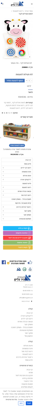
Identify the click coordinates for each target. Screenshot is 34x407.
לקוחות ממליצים (27, 387)
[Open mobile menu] (32, 4)
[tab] (30, 92)
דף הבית (30, 313)
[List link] (17, 291)
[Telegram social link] (2, 113)
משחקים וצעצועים (26, 330)
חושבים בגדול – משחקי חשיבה (22, 327)
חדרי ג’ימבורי (28, 381)
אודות (31, 372)
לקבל (29, 403)
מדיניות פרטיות (11, 399)
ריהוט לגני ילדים (27, 108)
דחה (21, 403)
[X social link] (9, 113)
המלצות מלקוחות (21, 233)
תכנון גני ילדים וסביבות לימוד (17, 238)
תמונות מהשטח (22, 242)
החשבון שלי (28, 336)
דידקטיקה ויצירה (27, 316)
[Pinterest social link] (7, 113)
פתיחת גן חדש (27, 378)
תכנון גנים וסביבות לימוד (24, 375)
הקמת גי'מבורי (22, 247)
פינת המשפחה (27, 348)
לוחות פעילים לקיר (26, 14)
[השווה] (28, 86)
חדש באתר (29, 360)
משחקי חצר (28, 324)
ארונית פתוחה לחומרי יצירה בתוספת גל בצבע (17, 150)
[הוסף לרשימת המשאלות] (30, 86)
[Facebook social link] (11, 113)
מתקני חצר (29, 333)
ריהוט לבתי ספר (27, 351)
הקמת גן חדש (22, 228)
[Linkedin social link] (5, 113)
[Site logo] (17, 4)
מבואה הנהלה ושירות (25, 321)
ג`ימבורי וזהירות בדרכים (24, 357)
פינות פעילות (28, 345)
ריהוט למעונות (17, 11)
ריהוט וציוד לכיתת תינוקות (15, 105)
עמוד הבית (29, 11)
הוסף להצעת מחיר (14, 80)
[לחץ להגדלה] (29, 57)
